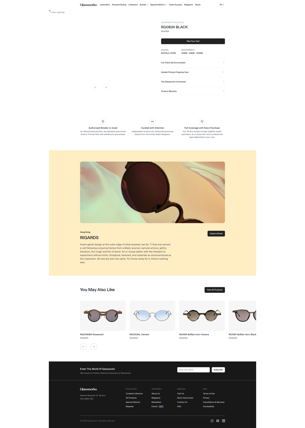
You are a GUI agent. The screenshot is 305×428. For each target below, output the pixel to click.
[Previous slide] (95, 87)
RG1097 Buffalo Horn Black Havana (246, 334)
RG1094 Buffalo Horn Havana (194, 334)
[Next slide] (106, 87)
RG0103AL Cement (139, 334)
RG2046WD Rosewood (91, 334)
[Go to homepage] (88, 5)
